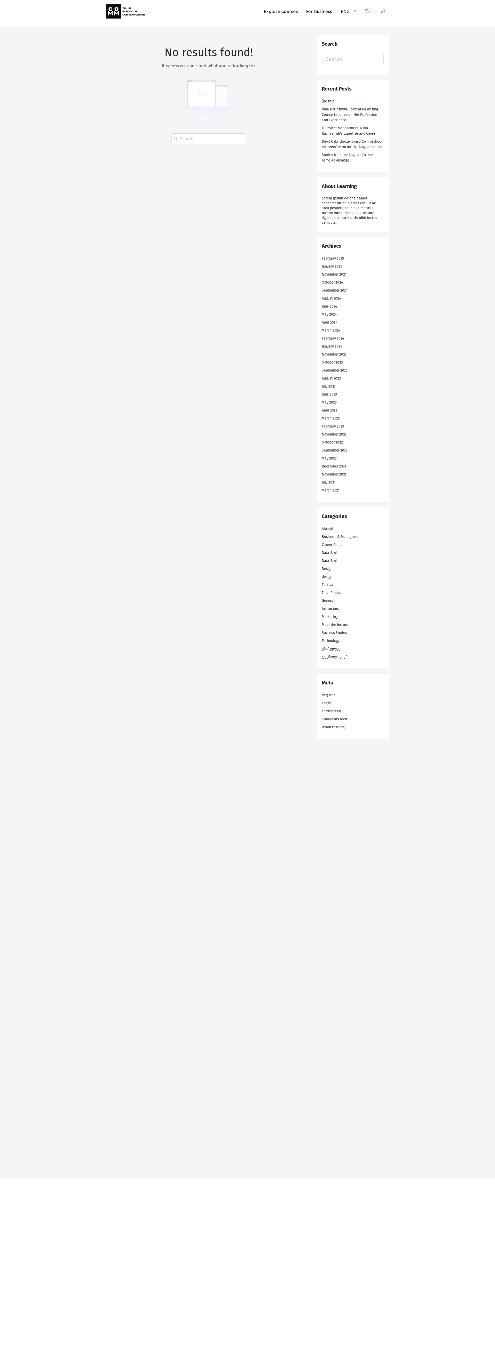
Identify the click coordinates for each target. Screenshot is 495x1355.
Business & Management (342, 537)
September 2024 (335, 290)
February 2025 (333, 258)
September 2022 (335, 450)
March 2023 (331, 418)
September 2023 (335, 370)
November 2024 (334, 274)
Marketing (329, 617)
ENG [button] (346, 11)
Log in (326, 703)
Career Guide (332, 545)
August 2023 (331, 378)
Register (328, 695)
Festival (328, 585)
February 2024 (333, 338)
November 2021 (334, 474)
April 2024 (329, 322)
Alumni (327, 529)
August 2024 (331, 298)
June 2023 (329, 394)
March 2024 (331, 330)
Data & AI (329, 553)
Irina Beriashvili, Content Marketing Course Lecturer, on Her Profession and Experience (350, 114)
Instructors (330, 609)
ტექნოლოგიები (335, 657)
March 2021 (331, 490)
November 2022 (334, 434)
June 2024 (329, 306)
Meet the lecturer (335, 625)
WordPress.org (333, 727)
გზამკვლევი (332, 649)
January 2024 (332, 346)
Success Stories (334, 633)
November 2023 (334, 354)
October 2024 (332, 282)
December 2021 (334, 466)
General (328, 601)
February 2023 (333, 426)
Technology (331, 641)
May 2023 (329, 402)
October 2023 (332, 362)
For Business (319, 11)
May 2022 (329, 458)
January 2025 (332, 266)
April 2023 (329, 410)
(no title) (329, 101)
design (327, 577)
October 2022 (332, 442)
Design (327, 569)
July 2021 (328, 482)
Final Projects (332, 593)
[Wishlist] (368, 11)
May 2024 (329, 314)
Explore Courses (281, 11)
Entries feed (331, 711)
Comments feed (334, 719)
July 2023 (329, 386)
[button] (383, 11)
